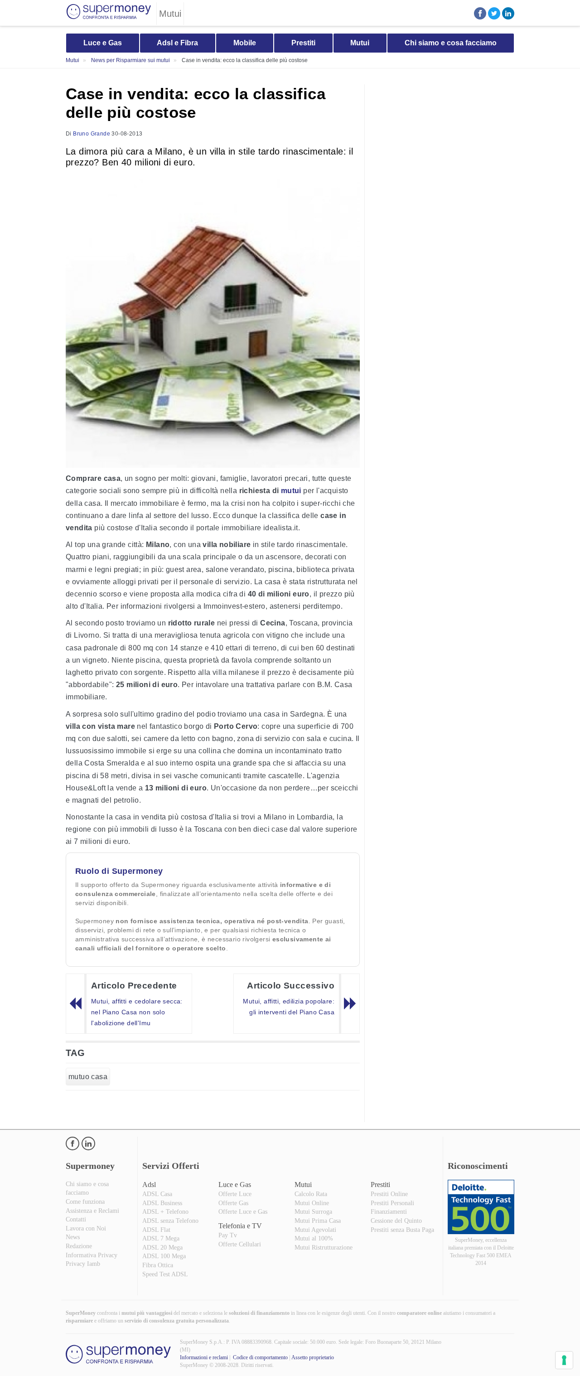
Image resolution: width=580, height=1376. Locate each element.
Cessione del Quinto (396, 1220)
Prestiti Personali (392, 1203)
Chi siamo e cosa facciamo (451, 43)
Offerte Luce (234, 1194)
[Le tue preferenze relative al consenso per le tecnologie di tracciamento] (564, 1360)
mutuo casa (87, 1076)
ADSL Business (162, 1203)
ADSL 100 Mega (164, 1256)
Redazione (79, 1246)
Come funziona (85, 1201)
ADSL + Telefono (165, 1211)
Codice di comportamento (260, 1357)
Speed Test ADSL (165, 1274)
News (73, 1237)
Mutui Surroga (313, 1211)
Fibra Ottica (157, 1265)
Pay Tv (227, 1235)
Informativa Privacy (91, 1255)
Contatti (76, 1219)
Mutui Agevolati (315, 1229)
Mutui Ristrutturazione (324, 1247)
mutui (291, 490)
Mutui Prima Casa (318, 1220)
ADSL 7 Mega (160, 1238)
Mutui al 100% (314, 1238)
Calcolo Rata (311, 1194)
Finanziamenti (389, 1211)
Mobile (244, 43)
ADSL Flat (156, 1229)
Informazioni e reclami (204, 1357)
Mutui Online (312, 1203)
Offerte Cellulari (239, 1244)
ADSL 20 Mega (162, 1247)
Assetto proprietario (312, 1357)
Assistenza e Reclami (92, 1210)
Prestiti (303, 43)
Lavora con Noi (86, 1228)
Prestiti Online (389, 1194)
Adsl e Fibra (177, 43)
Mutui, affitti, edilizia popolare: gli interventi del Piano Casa (288, 1007)
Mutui (359, 43)
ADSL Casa (157, 1194)
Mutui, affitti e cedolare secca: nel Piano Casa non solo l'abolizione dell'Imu (137, 1012)
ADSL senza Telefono (170, 1220)
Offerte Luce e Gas (242, 1211)
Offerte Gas (233, 1203)
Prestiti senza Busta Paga (402, 1229)
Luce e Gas (102, 43)
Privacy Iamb (83, 1263)
